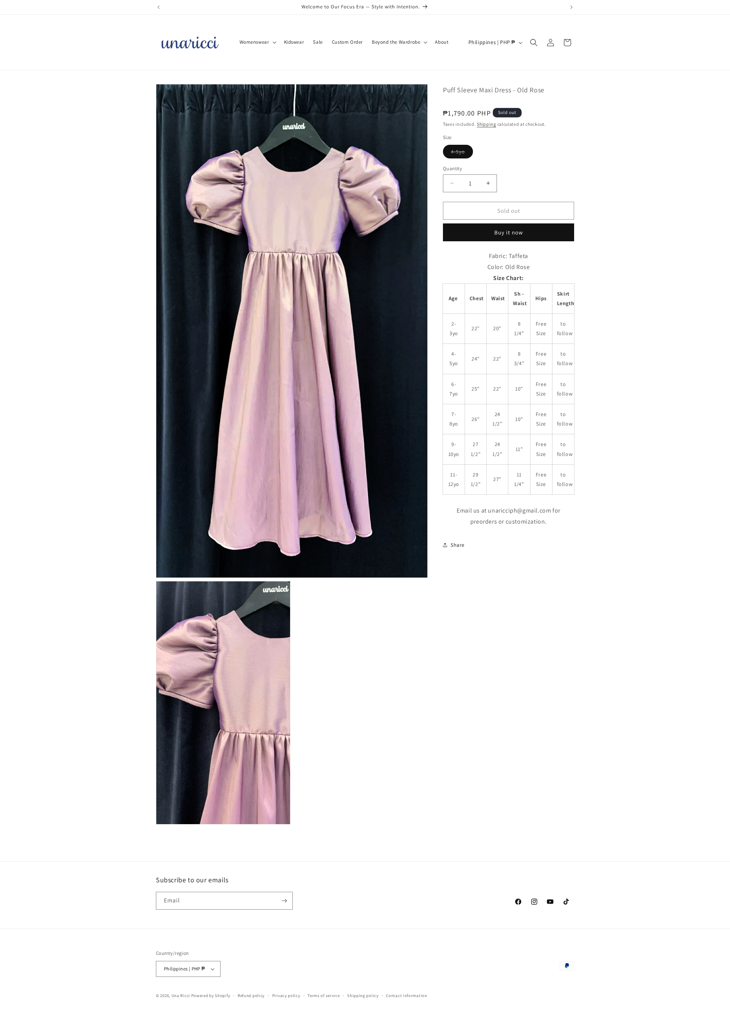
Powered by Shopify (210, 995)
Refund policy (251, 995)
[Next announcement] (571, 7)
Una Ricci (180, 995)
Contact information (406, 995)
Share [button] (458, 544)
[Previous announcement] (158, 7)
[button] (257, 42)
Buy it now (508, 232)
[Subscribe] (284, 901)
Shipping (486, 124)
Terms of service (324, 995)
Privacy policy (286, 995)
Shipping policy (363, 995)
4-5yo (462, 152)
